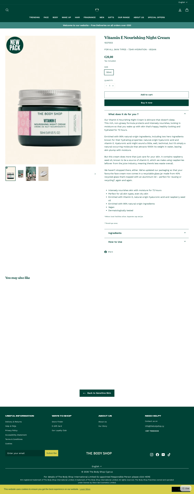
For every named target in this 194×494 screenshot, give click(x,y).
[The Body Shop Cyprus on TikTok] (169, 454)
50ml (109, 72)
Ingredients (115, 233)
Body (55, 17)
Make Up (66, 17)
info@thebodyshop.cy (154, 426)
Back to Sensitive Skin (99, 393)
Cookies (8, 443)
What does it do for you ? (123, 114)
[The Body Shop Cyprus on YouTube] (163, 454)
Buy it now (146, 102)
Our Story (102, 426)
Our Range (124, 17)
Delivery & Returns (13, 422)
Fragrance (90, 17)
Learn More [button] (85, 489)
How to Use (115, 241)
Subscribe (51, 453)
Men (102, 17)
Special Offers (156, 17)
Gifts (111, 17)
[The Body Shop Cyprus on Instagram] (151, 454)
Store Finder (57, 422)
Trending (34, 17)
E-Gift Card (57, 426)
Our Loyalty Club (59, 430)
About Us (139, 17)
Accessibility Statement (16, 435)
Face (46, 17)
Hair (77, 17)
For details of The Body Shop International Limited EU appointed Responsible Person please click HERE (97, 477)
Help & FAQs (10, 426)
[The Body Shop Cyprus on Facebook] (157, 454)
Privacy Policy (11, 430)
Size (106, 67)
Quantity (108, 80)
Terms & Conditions (13, 439)
